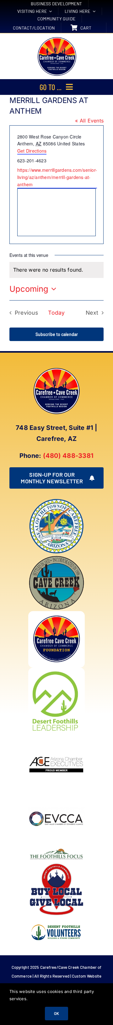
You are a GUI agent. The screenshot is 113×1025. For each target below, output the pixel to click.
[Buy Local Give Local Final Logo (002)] (56, 863)
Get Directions (31, 151)
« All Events (89, 120)
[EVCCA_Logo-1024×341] (56, 793)
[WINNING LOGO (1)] (56, 920)
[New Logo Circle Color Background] (56, 38)
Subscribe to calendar (56, 334)
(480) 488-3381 (68, 455)
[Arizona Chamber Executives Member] (56, 736)
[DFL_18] (56, 670)
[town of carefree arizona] (56, 500)
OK (56, 1013)
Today (56, 312)
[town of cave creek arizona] (56, 557)
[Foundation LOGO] (56, 613)
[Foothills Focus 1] (56, 849)
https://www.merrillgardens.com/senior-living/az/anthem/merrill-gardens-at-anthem (57, 177)
